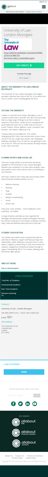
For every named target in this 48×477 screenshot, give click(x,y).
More (24, 372)
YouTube (34, 403)
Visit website (6, 322)
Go (37, 395)
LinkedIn (27, 403)
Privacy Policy (17, 458)
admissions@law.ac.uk (9, 317)
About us (43, 2)
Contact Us (19, 456)
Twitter (20, 403)
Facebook (13, 403)
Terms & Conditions (35, 456)
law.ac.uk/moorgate (10, 268)
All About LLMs (8, 6)
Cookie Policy (30, 458)
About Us (9, 456)
